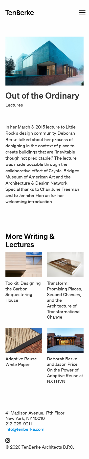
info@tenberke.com (24, 429)
